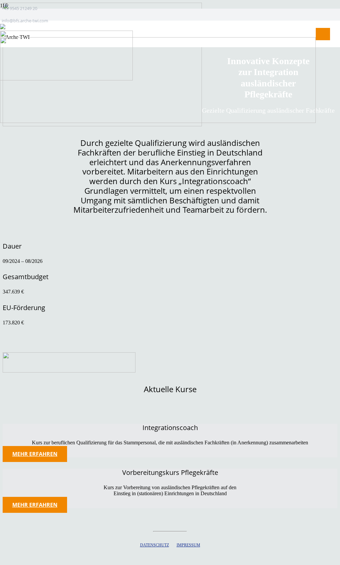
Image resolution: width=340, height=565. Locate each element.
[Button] (323, 34)
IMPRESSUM (188, 545)
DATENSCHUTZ (154, 545)
